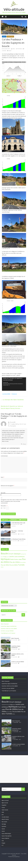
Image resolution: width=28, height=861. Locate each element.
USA (3, 840)
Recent (15, 519)
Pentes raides (18, 559)
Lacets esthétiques (19, 556)
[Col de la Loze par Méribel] (6, 661)
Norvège (4, 824)
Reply (24, 444)
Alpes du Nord (5, 800)
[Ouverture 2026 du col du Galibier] (6, 653)
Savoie (3, 828)
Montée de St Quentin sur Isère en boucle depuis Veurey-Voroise (12, 407)
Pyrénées (4, 826)
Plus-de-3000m (23, 562)
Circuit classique (14, 554)
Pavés (12, 559)
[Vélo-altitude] (14, 1)
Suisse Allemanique (6, 833)
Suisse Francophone (6, 836)
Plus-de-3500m (5, 565)
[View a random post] (25, 16)
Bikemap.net (14, 393)
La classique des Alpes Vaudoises (12, 399)
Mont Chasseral (4, 624)
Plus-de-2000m (11, 709)
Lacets (11, 556)
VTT (3, 845)
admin (13, 48)
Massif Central (10, 36)
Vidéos (2, 567)
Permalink (13, 426)
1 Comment (22, 534)
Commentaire (4, 456)
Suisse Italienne (5, 838)
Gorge (4, 556)
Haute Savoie (5, 810)
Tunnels (21, 565)
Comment (23, 519)
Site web (3, 492)
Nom (2, 477)
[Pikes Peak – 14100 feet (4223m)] (6, 530)
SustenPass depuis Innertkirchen (8, 626)
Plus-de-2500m (15, 562)
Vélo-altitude (14, 9)
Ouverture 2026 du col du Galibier (9, 628)
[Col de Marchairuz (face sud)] (6, 521)
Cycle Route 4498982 (6, 393)
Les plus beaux (5, 817)
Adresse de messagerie (7, 485)
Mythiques (5, 559)
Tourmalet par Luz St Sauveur (8, 633)
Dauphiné (4, 805)
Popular (6, 519)
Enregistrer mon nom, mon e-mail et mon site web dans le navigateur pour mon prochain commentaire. (14, 501)
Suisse (3, 831)
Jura (3, 814)
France (4, 36)
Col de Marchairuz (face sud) (18, 522)
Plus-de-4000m (13, 565)
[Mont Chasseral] (6, 637)
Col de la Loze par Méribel (7, 631)
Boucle (9, 50)
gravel (7, 556)
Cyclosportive (23, 553)
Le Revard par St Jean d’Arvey (18, 539)
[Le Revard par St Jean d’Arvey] (6, 538)
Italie (3, 812)
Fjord (2, 556)
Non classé (4, 821)
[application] (14, 384)
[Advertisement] (14, 584)
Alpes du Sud (5, 802)
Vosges (3, 843)
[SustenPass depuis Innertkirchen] (6, 645)
